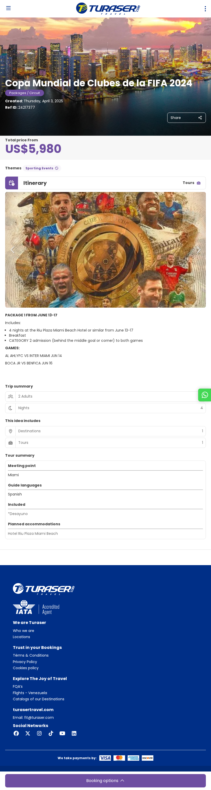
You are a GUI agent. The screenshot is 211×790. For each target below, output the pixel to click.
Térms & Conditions (31, 655)
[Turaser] (44, 588)
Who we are (23, 630)
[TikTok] (51, 733)
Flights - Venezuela (30, 693)
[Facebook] (16, 733)
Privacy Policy (25, 661)
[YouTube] (62, 733)
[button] (13, 250)
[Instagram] (39, 733)
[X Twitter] (27, 733)
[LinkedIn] (74, 733)
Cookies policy (26, 668)
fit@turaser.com (38, 717)
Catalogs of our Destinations (38, 699)
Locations (21, 637)
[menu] (205, 9)
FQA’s (18, 686)
